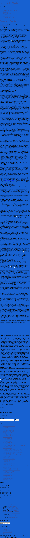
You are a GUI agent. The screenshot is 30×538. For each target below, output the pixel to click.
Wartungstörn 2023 (7, 475)
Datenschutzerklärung (8, 17)
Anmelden (5, 529)
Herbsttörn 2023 (7, 474)
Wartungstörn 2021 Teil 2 (9, 463)
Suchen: (2, 418)
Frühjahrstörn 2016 (7, 448)
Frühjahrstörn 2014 (7, 442)
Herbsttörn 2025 (7, 479)
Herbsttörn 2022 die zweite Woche (11, 470)
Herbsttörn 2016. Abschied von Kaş (12, 449)
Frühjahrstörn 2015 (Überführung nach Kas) (14, 445)
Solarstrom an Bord (8, 16)
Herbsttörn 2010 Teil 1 (8, 434)
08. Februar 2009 (4, 25)
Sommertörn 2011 (9, 21)
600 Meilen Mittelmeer (8, 453)
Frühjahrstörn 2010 (7, 432)
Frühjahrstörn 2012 (7, 438)
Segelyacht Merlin (9, 3)
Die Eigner (5, 12)
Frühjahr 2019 (6, 456)
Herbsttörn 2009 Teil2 (8, 431)
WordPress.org (6, 533)
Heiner (4, 504)
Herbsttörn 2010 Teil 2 (8, 435)
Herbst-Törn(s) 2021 (8, 464)
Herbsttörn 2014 (7, 443)
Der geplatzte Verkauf (8, 471)
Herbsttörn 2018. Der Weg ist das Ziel (12, 454)
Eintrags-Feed (6, 530)
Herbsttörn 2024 (7, 476)
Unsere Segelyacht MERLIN (10, 10)
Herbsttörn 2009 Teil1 (8, 430)
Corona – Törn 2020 (8, 460)
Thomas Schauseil (7, 511)
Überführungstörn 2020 (9, 459)
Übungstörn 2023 (7, 472)
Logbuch (5, 14)
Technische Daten (7, 13)
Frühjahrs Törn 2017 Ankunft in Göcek (12, 450)
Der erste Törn (6, 428)
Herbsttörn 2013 (7, 441)
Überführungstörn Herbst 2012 (10, 439)
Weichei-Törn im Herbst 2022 (10, 468)
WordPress (20, 537)
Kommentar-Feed (7, 532)
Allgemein (2, 26)
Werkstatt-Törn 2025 (8, 478)
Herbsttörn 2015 (7, 446)
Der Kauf (5, 427)
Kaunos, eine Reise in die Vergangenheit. (13, 452)
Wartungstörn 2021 (7, 461)
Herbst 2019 (6, 457)
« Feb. (1, 498)
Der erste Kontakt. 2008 (9, 426)
